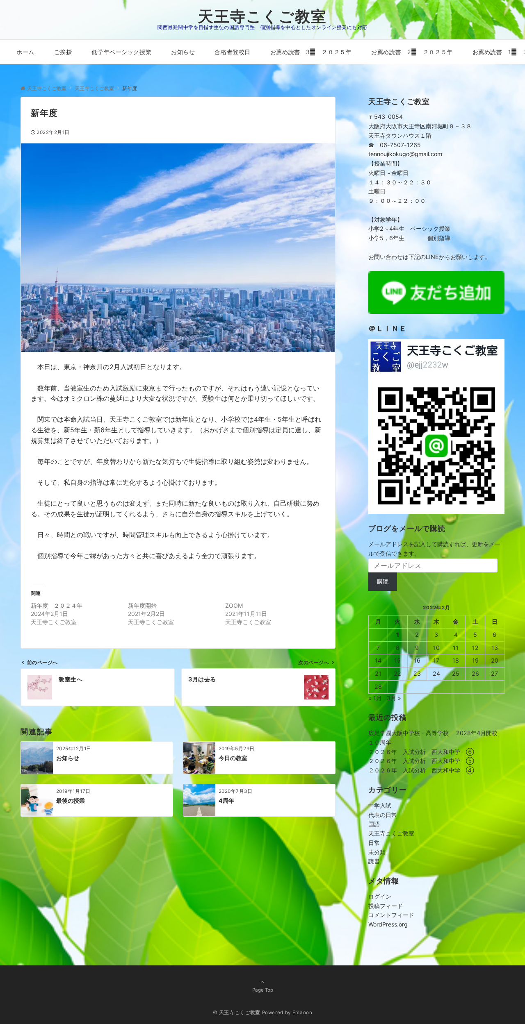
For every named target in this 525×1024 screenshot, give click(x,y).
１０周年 (379, 742)
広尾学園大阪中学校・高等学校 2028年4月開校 (433, 732)
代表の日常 (382, 814)
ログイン (379, 896)
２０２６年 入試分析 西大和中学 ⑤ (421, 760)
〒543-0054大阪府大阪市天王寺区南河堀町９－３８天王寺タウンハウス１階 (420, 126)
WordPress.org (388, 924)
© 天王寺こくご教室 (236, 1012)
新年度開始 (142, 605)
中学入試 (379, 805)
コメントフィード (391, 914)
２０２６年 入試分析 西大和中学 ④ (421, 770)
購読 (382, 581)
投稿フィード (385, 905)
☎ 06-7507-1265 (394, 144)
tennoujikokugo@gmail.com (405, 153)
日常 (374, 842)
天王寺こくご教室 (262, 16)
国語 (374, 823)
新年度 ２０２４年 (56, 605)
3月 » (394, 698)
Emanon (302, 1012)
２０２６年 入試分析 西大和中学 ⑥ (421, 751)
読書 (374, 861)
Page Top (262, 990)
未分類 (377, 852)
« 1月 (375, 698)
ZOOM (234, 605)
